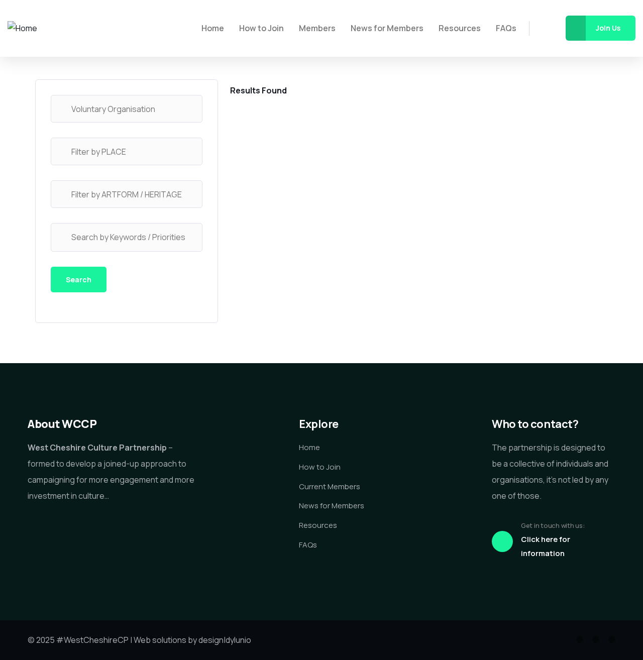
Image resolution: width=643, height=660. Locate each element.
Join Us (608, 28)
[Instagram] (611, 639)
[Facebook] (595, 639)
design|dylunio (224, 639)
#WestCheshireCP (92, 639)
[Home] (22, 28)
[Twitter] (579, 639)
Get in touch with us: (553, 525)
